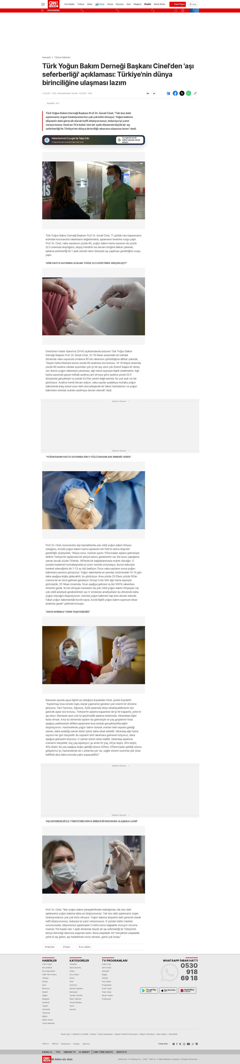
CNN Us (45, 1044)
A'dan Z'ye (106, 964)
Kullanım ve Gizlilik (80, 1034)
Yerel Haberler (48, 1023)
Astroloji (73, 985)
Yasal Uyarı (65, 1034)
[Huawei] (187, 990)
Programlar (107, 985)
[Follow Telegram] (197, 1044)
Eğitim (44, 1016)
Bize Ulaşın (161, 1034)
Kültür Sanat (47, 1020)
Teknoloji (46, 1013)
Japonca (86, 1044)
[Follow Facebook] (176, 1043)
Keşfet (45, 992)
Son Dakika (47, 967)
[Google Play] (149, 990)
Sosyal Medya (76, 1002)
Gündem (105, 971)
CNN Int (55, 1044)
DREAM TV (70, 1052)
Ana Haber (106, 981)
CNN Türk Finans (49, 974)
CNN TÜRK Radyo (103, 1052)
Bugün (104, 974)
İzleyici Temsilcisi (147, 1034)
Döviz (72, 978)
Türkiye (45, 978)
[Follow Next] (174, 1043)
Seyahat (45, 1002)
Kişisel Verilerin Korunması (126, 1034)
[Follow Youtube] (188, 1043)
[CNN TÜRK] (53, 4)
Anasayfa (46, 57)
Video (72, 971)
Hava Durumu (75, 967)
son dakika (86, 947)
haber (67, 947)
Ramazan (74, 992)
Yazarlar (73, 964)
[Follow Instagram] (184, 1043)
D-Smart (84, 1052)
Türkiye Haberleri (62, 57)
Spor (44, 985)
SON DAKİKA (53, 10)
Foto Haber (74, 974)
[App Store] (168, 990)
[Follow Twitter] (180, 1043)
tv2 (58, 1052)
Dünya (45, 981)
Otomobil (46, 1009)
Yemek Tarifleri (76, 995)
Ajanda (73, 1009)
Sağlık (44, 995)
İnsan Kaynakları (105, 1034)
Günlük (105, 978)
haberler (51, 947)
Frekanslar (106, 999)
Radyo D (122, 1052)
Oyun (72, 1006)
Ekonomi (45, 988)
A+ (148, 93)
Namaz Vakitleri (76, 988)
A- (154, 93)
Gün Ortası (106, 967)
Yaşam (45, 1006)
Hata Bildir (173, 1034)
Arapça (76, 1044)
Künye (93, 1034)
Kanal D (47, 1052)
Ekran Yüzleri (107, 995)
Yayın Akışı (106, 992)
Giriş (194, 4)
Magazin (46, 999)
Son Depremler (48, 971)
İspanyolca (65, 1044)
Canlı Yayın (47, 964)
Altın (71, 981)
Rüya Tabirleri (75, 999)
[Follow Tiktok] (193, 1043)
